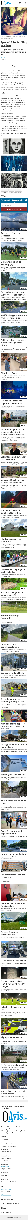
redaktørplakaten (20, 1131)
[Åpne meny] (25, 2)
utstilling (4, 190)
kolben (11, 192)
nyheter (18, 190)
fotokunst (5, 192)
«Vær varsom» (16, 1133)
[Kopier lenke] (15, 66)
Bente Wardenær (6, 1189)
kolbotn (11, 190)
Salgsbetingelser (6, 1195)
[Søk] (20, 3)
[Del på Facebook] (13, 66)
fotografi (18, 192)
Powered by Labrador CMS (14, 1217)
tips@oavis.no (5, 1167)
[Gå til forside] (8, 3)
